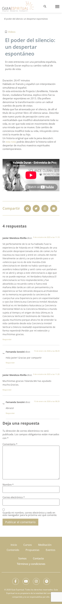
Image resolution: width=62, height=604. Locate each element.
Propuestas (32, 550)
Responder (7, 339)
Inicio (14, 545)
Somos (22, 558)
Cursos (27, 545)
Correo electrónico (14, 497)
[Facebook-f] (15, 581)
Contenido (13, 550)
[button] (57, 6)
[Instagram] (36, 581)
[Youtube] (26, 581)
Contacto (38, 558)
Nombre (8, 484)
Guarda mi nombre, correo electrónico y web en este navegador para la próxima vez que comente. (30, 513)
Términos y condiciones (31, 564)
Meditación (45, 545)
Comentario (10, 444)
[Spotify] (46, 581)
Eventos (50, 550)
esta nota (11, 141)
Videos (11, 31)
